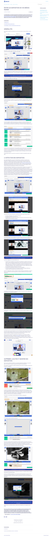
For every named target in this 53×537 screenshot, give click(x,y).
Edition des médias (15, 4)
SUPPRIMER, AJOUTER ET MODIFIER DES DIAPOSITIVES (12, 25)
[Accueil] (6, 1)
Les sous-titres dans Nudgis (15, 514)
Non (20, 521)
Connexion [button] (47, 1)
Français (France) (46, 535)
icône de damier (18, 335)
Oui (16, 521)
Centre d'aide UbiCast (6, 4)
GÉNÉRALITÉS (7, 22)
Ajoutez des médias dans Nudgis (26, 162)
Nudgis (11, 4)
